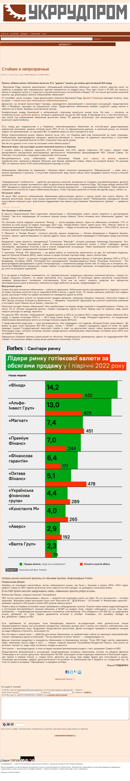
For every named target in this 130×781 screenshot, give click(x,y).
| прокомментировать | (65, 735)
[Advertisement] (38, 51)
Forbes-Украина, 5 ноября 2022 (37, 75)
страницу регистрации (57, 695)
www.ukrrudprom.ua (53, 767)
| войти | (87, 692)
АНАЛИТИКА (14, 34)
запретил (22, 196)
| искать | (97, 39)
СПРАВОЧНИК (35, 34)
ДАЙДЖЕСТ (24, 34)
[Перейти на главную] (65, 31)
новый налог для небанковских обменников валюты (40, 100)
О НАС (44, 34)
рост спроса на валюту (99, 158)
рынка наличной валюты (27, 114)
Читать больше (11, 207)
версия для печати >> (65, 679)
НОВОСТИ (4, 34)
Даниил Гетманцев (93, 98)
